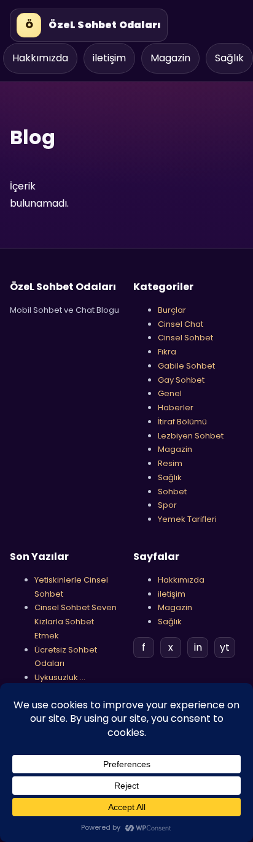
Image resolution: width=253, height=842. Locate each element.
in (198, 647)
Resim (170, 463)
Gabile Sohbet (186, 366)
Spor (167, 505)
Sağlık (229, 58)
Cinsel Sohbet (185, 337)
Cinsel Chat (180, 324)
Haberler (175, 407)
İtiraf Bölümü (182, 421)
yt (225, 647)
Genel (170, 393)
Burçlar (172, 310)
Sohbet (172, 491)
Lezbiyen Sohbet (191, 436)
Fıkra (167, 352)
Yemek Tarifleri (187, 519)
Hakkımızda (40, 58)
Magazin (170, 58)
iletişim (109, 58)
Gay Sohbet (181, 380)
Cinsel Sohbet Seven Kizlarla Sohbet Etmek (75, 621)
